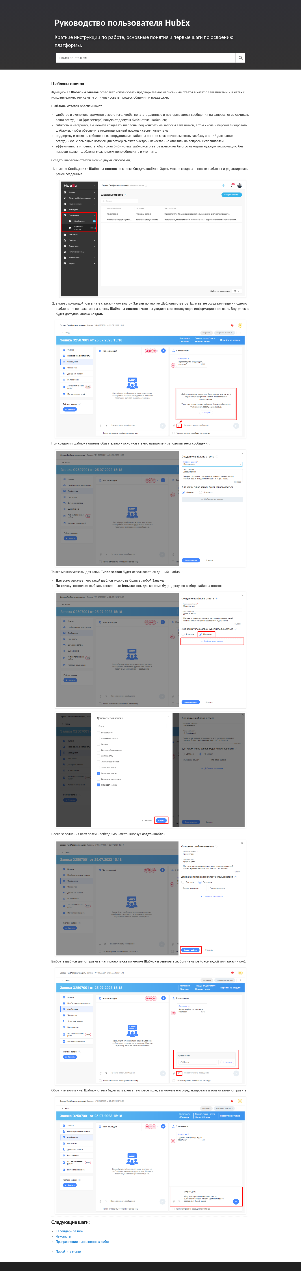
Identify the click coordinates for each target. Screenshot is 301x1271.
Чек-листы (63, 1236)
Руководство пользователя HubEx (122, 23)
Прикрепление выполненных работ (82, 1242)
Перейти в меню (68, 1252)
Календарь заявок (69, 1231)
